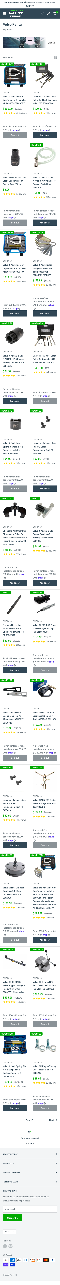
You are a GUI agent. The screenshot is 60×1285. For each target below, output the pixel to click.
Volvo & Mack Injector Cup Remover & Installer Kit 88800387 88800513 (14, 100)
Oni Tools (7, 92)
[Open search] (43, 13)
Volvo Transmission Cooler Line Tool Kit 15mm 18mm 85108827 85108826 (13, 717)
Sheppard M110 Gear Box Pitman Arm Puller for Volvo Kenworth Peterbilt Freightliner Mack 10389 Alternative (15, 537)
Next (51, 1120)
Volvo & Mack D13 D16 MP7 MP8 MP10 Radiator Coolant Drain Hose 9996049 (44, 182)
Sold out (15, 135)
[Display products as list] (55, 57)
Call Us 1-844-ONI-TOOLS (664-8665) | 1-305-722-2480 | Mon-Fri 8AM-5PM (30, 4)
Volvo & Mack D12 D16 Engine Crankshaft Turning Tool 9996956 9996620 (43, 535)
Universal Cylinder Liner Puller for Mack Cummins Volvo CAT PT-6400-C (45, 100)
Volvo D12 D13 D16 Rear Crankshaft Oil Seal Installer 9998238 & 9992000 (13, 892)
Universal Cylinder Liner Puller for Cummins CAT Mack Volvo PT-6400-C (44, 359)
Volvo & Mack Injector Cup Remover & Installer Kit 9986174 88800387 (14, 268)
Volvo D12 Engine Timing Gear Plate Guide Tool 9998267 (44, 1069)
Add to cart (45, 135)
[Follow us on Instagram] (10, 1246)
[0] (55, 13)
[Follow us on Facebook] (5, 1246)
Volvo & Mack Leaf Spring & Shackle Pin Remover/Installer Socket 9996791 (13, 448)
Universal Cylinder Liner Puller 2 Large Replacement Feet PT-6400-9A (44, 448)
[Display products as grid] (51, 57)
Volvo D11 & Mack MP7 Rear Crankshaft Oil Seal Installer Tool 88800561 (44, 985)
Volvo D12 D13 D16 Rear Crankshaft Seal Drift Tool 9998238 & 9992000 (45, 716)
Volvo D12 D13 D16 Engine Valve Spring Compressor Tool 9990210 (45, 803)
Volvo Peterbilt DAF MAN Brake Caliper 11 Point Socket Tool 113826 (15, 180)
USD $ (7, 1232)
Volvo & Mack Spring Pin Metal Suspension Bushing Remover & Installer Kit (14, 1071)
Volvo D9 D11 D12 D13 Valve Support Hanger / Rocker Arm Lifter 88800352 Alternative (14, 987)
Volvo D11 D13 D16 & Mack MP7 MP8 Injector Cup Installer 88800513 (44, 628)
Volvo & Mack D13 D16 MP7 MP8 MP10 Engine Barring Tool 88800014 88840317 (13, 360)
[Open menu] (4, 13)
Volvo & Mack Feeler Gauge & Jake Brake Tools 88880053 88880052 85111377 (42, 269)
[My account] (48, 13)
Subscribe (12, 1217)
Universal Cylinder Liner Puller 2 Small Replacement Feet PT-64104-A (14, 805)
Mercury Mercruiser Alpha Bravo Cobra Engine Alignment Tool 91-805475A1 (13, 630)
